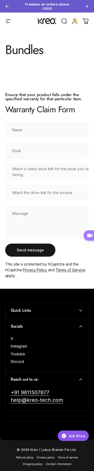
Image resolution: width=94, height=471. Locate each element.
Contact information (59, 464)
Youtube (18, 354)
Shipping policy (33, 464)
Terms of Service (70, 270)
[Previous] (7, 6)
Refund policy (25, 457)
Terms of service (68, 457)
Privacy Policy (35, 270)
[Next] (86, 6)
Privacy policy (46, 457)
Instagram (19, 346)
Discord (17, 361)
